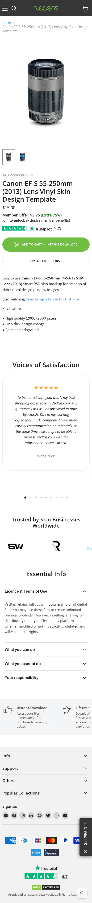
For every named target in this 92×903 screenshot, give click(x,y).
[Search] (14, 8)
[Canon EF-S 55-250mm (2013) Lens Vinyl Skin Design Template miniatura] (9, 157)
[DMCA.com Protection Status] (46, 889)
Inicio (6, 23)
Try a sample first (46, 261)
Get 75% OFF (85, 833)
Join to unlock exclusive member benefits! (36, 220)
